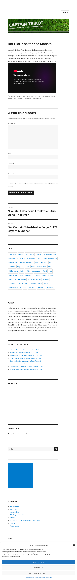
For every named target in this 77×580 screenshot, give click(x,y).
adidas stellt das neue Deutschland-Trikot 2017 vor (26, 350)
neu (50, 271)
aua (36, 96)
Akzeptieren (38, 562)
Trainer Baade (14, 526)
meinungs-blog (14, 512)
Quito (14, 99)
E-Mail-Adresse (14, 163)
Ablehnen (38, 568)
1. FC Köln (12, 254)
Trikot (40, 283)
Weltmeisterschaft (15, 288)
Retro (10, 279)
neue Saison (13, 275)
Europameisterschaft (38, 267)
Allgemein (30, 96)
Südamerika (27, 99)
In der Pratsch (14, 509)
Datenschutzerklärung (40, 577)
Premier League (40, 275)
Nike (21, 275)
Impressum (49, 577)
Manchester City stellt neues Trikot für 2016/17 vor (26, 355)
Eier (39, 96)
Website (11, 173)
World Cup (50, 288)
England (20, 267)
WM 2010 (32, 288)
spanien (46, 279)
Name (10, 153)
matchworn (36, 271)
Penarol (10, 99)
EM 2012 (12, 267)
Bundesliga (31, 258)
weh (39, 99)
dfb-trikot (44, 262)
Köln (28, 271)
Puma (50, 275)
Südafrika (12, 283)
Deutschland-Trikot (26, 262)
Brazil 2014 (21, 258)
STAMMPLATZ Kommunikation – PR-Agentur (25, 520)
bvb (39, 258)
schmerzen (20, 99)
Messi (45, 271)
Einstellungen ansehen (38, 573)
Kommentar (13, 123)
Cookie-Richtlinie (30, 577)
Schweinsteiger (20, 279)
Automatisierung (15, 506)
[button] (74, 545)
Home (10, 538)
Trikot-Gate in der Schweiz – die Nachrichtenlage (25, 358)
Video (46, 283)
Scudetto (12, 518)
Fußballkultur (13, 271)
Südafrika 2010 (23, 283)
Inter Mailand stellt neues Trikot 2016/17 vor (24, 352)
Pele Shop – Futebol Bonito (18, 515)
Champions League (50, 258)
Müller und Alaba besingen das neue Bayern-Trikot (26, 369)
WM (24, 288)
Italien (22, 271)
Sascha (13, 96)
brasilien (12, 258)
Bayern (38, 254)
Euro (27, 267)
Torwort (12, 523)
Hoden (53, 96)
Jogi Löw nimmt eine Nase (18, 364)
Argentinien (30, 254)
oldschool (28, 275)
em (50, 262)
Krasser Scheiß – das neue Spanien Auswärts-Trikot (26, 366)
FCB (50, 267)
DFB (36, 262)
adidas (20, 254)
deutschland (13, 262)
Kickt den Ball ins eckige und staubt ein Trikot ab (25, 361)
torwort (33, 283)
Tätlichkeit (35, 99)
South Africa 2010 (34, 279)
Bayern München (50, 254)
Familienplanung (45, 96)
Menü (65, 12)
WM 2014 (41, 288)
